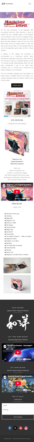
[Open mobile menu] (30, 4)
